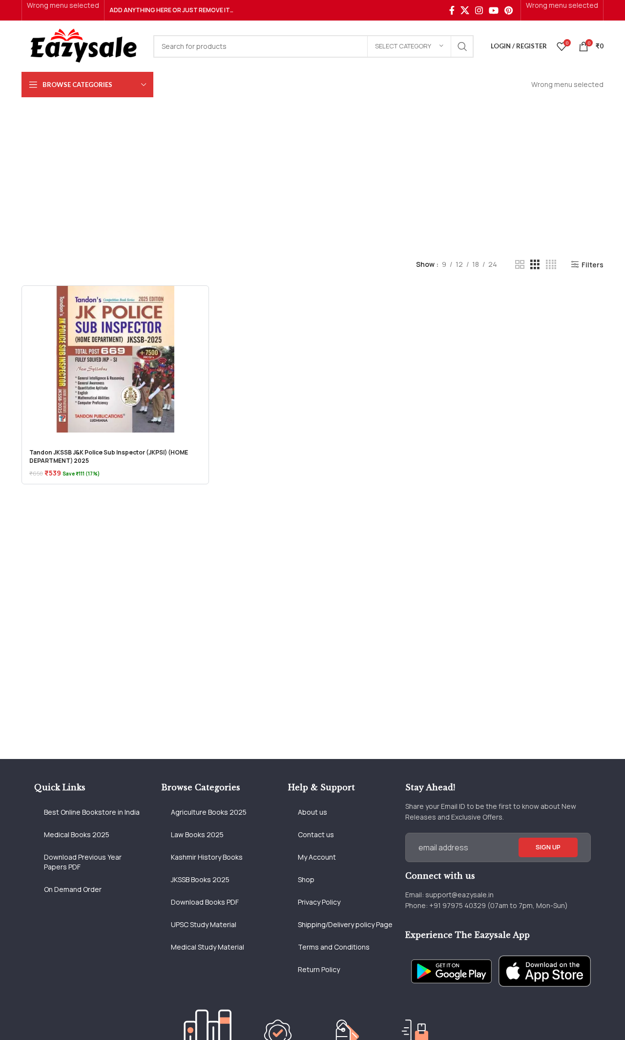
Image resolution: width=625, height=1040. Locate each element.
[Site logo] (82, 45)
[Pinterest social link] (508, 10)
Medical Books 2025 (76, 834)
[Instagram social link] (479, 10)
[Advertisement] (312, 170)
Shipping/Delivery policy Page (345, 924)
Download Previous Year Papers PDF (83, 861)
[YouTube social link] (493, 10)
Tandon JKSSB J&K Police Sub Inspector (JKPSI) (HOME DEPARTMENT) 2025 (108, 456)
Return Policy (319, 969)
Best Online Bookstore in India (92, 812)
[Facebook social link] (452, 10)
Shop (306, 879)
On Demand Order (73, 889)
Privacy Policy (319, 902)
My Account (317, 857)
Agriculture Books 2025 (209, 812)
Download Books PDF (205, 902)
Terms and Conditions (334, 947)
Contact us (316, 834)
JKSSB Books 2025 (200, 879)
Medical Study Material (207, 947)
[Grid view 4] (551, 265)
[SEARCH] (462, 46)
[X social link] (465, 10)
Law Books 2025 (197, 834)
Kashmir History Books (207, 857)
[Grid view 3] (535, 265)
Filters (593, 264)
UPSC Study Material (203, 924)
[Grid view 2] (519, 265)
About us (312, 812)
